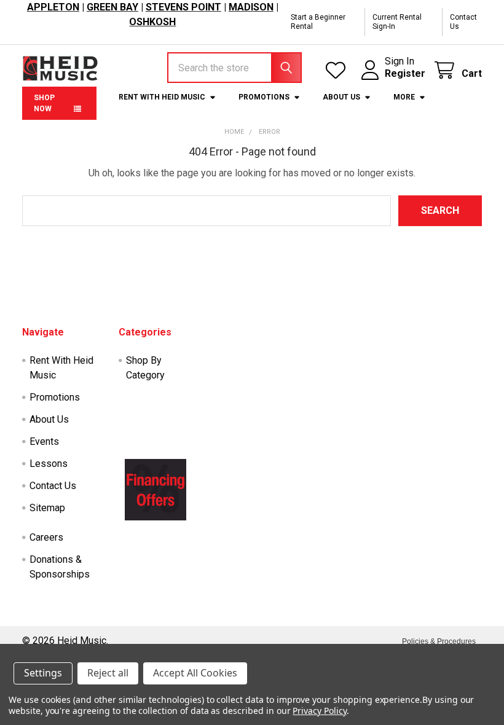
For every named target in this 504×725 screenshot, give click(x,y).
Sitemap (47, 508)
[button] (155, 490)
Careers (46, 537)
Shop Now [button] (44, 103)
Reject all (107, 673)
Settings (43, 673)
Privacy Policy (319, 710)
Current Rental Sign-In (397, 22)
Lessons (49, 463)
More (404, 97)
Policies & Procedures (439, 641)
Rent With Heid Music (162, 97)
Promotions (263, 97)
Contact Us (463, 22)
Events (44, 441)
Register (405, 73)
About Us (341, 97)
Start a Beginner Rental (318, 22)
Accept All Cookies (195, 673)
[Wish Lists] (338, 70)
